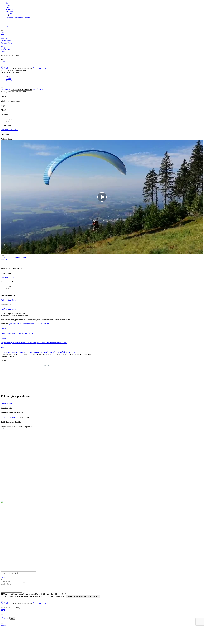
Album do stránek (19, 343)
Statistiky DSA (27, 333)
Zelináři (18, 333)
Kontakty (4, 333)
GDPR (42, 352)
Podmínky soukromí (32, 352)
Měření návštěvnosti (47, 343)
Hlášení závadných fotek (66, 352)
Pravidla (20, 352)
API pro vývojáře (33, 343)
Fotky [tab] (8, 77)
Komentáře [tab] (10, 81)
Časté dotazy (6, 352)
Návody (14, 352)
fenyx (3, 610)
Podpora (3, 347)
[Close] (2, 614)
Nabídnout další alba (8, 300)
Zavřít (12, 618)
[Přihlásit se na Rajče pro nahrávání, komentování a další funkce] (7, 26)
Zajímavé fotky (7, 343)
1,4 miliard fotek (14, 324)
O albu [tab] (8, 79)
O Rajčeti (3, 328)
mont (5, 260)
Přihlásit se (5, 618)
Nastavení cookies (8, 356)
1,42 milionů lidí (43, 324)
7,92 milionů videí (28, 324)
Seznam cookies (61, 343)
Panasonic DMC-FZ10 (9, 130)
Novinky (11, 333)
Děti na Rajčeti (51, 352)
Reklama (3, 338)
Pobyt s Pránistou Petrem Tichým (13, 257)
